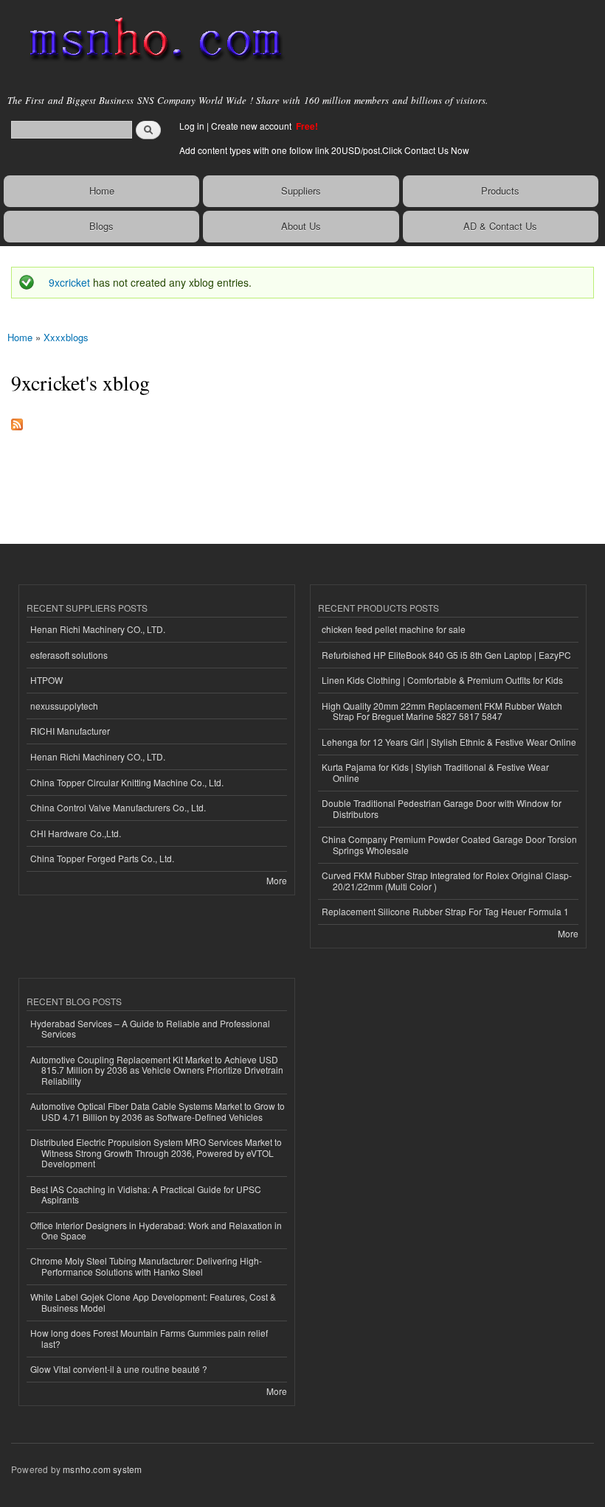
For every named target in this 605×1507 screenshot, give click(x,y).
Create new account (252, 125)
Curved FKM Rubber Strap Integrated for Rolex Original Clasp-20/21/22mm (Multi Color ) (447, 880)
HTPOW (46, 680)
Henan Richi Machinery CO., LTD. (97, 629)
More (276, 880)
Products (500, 190)
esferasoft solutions (69, 654)
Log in (191, 125)
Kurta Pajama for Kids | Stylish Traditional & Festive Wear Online (435, 772)
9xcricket (69, 282)
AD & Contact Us (500, 226)
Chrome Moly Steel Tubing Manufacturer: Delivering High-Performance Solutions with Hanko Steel (146, 1265)
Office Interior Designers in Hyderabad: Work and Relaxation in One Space (156, 1230)
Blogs (101, 226)
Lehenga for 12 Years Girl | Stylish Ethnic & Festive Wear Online (449, 741)
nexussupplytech (64, 705)
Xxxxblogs (66, 337)
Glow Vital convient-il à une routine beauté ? (118, 1369)
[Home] (149, 40)
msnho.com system (102, 1469)
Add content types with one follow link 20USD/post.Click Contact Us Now (324, 150)
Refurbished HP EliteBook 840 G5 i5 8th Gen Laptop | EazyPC (446, 654)
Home (101, 190)
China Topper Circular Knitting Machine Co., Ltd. (127, 782)
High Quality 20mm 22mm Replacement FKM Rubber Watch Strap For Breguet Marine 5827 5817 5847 (442, 710)
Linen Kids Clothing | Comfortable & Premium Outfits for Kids (442, 680)
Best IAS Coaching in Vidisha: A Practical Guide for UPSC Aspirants (145, 1194)
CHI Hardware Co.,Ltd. (75, 833)
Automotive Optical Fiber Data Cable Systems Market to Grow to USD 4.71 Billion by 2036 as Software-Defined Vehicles (157, 1110)
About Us (301, 226)
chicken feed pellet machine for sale (394, 629)
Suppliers (301, 190)
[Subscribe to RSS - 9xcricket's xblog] (17, 421)
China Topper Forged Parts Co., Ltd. (102, 858)
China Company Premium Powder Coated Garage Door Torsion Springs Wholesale (449, 844)
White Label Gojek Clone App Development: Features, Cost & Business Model (153, 1301)
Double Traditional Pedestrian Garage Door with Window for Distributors (441, 808)
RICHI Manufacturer (70, 730)
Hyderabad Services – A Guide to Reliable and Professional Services (150, 1028)
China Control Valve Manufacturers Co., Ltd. (118, 807)
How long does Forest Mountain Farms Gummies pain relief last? (149, 1337)
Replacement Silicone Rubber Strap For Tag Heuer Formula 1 (445, 911)
